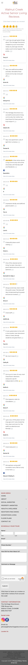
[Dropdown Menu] (26, 499)
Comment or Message (8, 564)
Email (3, 538)
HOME (3, 496)
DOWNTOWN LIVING (9, 515)
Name (3, 530)
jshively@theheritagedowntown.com (14, 627)
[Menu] (2, 3)
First (2, 535)
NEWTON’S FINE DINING (10, 512)
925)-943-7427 (7, 611)
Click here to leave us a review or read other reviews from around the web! (13, 594)
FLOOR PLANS (6, 518)
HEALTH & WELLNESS (9, 508)
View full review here (8, 60)
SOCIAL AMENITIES (8, 502)
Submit (5, 586)
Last (16, 535)
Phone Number (6, 545)
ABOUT (3, 499)
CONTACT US (5, 521)
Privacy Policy (17, 661)
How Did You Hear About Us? (10, 551)
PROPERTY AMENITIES (9, 505)
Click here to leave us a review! (14, 21)
